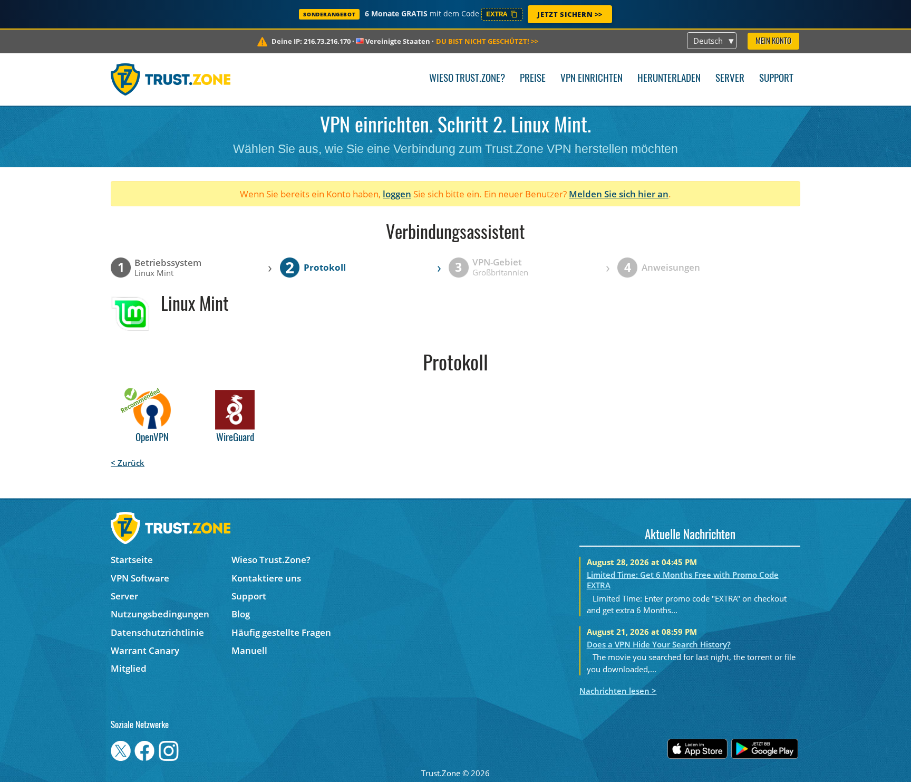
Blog (240, 614)
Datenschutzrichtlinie (157, 632)
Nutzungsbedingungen (160, 614)
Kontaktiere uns (266, 578)
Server (729, 79)
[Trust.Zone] (170, 79)
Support (776, 79)
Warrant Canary (145, 650)
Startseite (132, 560)
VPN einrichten (591, 79)
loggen (397, 194)
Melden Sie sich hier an (618, 194)
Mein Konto (773, 41)
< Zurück (127, 462)
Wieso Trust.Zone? (467, 79)
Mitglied (129, 668)
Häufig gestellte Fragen (281, 632)
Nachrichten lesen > (617, 690)
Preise (533, 79)
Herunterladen (669, 79)
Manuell (249, 650)
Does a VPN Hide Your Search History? (659, 644)
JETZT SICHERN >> (570, 14)
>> (487, 41)
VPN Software (140, 578)
